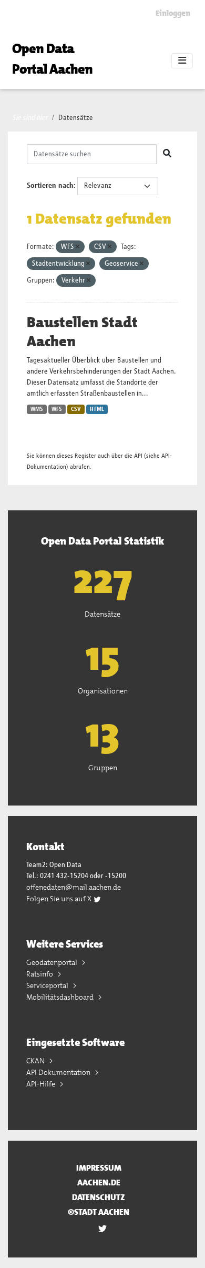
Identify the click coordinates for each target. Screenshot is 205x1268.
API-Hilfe (41, 1084)
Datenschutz (98, 1197)
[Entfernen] (77, 247)
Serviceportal (48, 985)
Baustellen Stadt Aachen (82, 332)
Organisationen (103, 691)
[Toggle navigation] (182, 61)
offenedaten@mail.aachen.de (73, 887)
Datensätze (75, 118)
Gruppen (102, 767)
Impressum (98, 1167)
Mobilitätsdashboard (60, 997)
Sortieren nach (50, 185)
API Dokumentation (59, 1072)
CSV (76, 409)
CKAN (36, 1060)
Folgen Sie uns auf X (59, 898)
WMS (36, 409)
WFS (57, 409)
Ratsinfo (40, 974)
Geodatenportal (52, 962)
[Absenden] (167, 154)
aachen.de (98, 1182)
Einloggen (173, 13)
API (138, 455)
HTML (97, 409)
